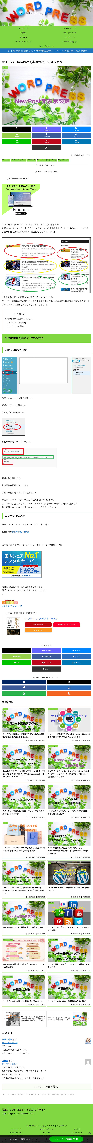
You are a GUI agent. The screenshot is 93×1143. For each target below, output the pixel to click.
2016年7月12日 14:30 (9, 1043)
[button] (46, 147)
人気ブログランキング (11, 606)
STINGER (32, 160)
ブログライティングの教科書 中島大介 (41, 619)
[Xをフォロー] (69, 682)
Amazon (36, 630)
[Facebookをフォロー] (24, 687)
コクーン (7, 160)
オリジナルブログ (16, 1132)
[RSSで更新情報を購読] (69, 693)
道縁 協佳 (7, 1039)
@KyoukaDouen (19, 532)
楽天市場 (36, 624)
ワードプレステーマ (19, 160)
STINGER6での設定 (17, 323)
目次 (16, 314)
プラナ (5, 1061)
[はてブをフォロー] (69, 687)
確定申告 (77, 1129)
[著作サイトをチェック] (24, 682)
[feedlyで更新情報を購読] (24, 693)
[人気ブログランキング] (10, 602)
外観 (55, 160)
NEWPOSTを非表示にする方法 (20, 319)
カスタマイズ (64, 160)
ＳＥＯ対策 (46, 1132)
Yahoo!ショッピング (64, 624)
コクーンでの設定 (16, 326)
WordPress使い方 (44, 160)
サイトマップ (16, 1129)
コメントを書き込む (46, 1086)
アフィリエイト (76, 1132)
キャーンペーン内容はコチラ (65, 1139)
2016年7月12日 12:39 (9, 1064)
